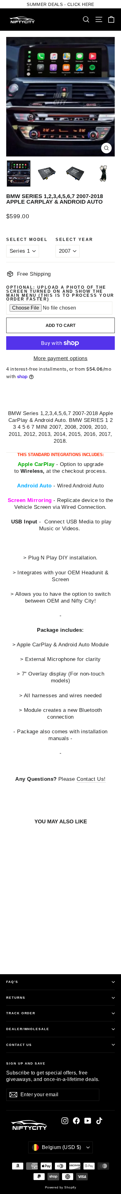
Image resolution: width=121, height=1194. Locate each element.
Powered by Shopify (60, 1187)
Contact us (19, 1045)
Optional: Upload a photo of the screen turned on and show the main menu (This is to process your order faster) (60, 293)
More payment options (61, 358)
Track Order (20, 1013)
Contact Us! (91, 779)
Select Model (27, 240)
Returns (15, 997)
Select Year (74, 240)
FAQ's (12, 982)
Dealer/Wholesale (27, 1029)
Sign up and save (26, 1063)
